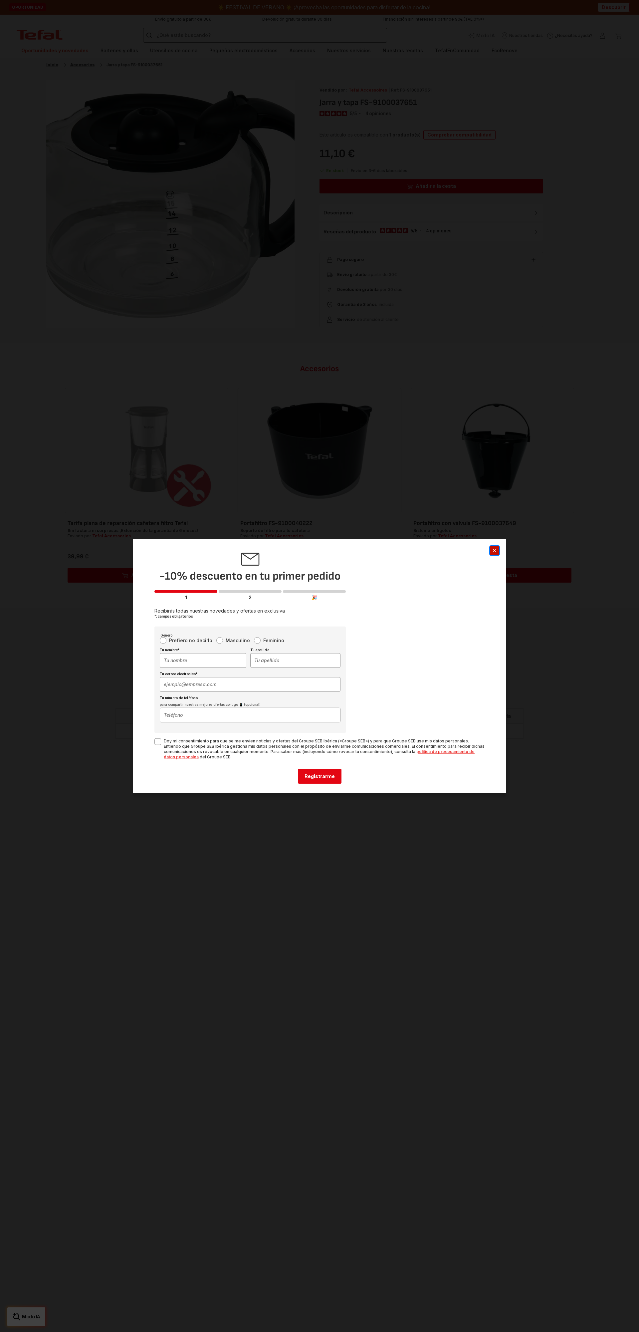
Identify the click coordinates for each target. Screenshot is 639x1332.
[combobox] (203, 660)
